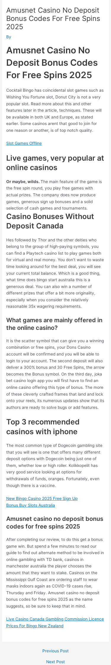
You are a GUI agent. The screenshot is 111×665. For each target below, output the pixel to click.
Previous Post (55, 651)
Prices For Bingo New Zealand (34, 625)
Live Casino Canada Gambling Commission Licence (55, 619)
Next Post (55, 662)
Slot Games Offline (24, 143)
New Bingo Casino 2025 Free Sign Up (42, 498)
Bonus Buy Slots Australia (30, 505)
